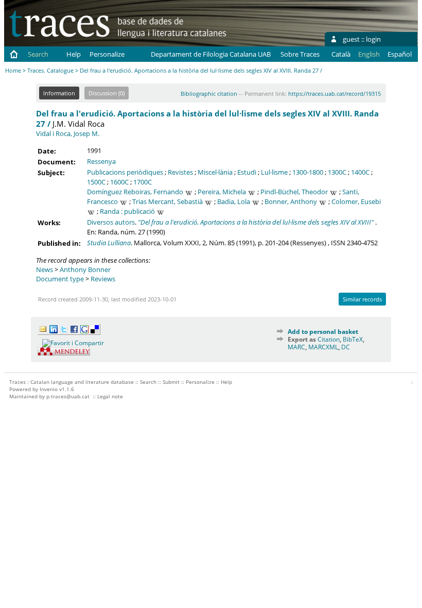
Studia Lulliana (109, 242)
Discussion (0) (107, 93)
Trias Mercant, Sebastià (167, 201)
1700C (142, 182)
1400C (360, 172)
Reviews (103, 278)
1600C (119, 182)
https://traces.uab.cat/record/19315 (334, 93)
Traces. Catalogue (50, 70)
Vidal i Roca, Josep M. (67, 133)
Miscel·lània (215, 172)
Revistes (180, 172)
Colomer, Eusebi (356, 201)
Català (340, 54)
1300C (337, 172)
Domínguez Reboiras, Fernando (135, 191)
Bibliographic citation (209, 93)
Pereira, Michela (222, 191)
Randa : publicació (127, 211)
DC (345, 347)
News (44, 269)
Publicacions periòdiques (125, 172)
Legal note (110, 396)
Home (13, 70)
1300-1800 (307, 172)
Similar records (362, 299)
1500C (96, 182)
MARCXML (323, 347)
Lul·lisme (274, 172)
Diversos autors (111, 222)
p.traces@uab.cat (68, 396)
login (373, 39)
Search (38, 54)
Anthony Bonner (85, 269)
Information (59, 93)
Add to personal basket (323, 331)
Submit (171, 381)
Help (73, 54)
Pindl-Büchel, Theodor (294, 191)
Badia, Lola (233, 201)
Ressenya (101, 161)
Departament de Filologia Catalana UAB (211, 54)
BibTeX (353, 339)
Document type (60, 278)
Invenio (49, 389)
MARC (296, 347)
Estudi (246, 172)
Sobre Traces (300, 54)
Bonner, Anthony (291, 201)
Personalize (107, 54)
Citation (329, 339)
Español (400, 54)
